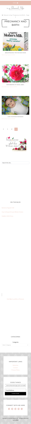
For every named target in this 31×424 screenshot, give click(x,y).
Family (3, 86)
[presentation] (15, 41)
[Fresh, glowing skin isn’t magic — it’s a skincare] (15, 250)
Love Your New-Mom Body (15, 116)
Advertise (15, 365)
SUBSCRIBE (15, 393)
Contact (15, 367)
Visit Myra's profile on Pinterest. (15, 299)
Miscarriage (7, 86)
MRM (17, 420)
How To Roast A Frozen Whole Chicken (12, 212)
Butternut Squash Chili (8, 208)
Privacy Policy (15, 370)
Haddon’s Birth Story (7, 216)
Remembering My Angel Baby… (15, 84)
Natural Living (4, 54)
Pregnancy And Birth (11, 54)
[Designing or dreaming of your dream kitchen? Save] (15, 234)
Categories (15, 342)
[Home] (2, 15)
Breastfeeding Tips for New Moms (15, 52)
